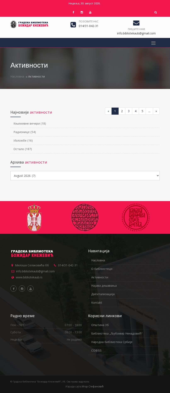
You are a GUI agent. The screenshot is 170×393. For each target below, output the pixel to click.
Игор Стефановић (93, 386)
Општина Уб (100, 325)
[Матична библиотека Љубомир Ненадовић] (34, 217)
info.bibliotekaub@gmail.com (35, 271)
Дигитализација (103, 294)
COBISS (96, 350)
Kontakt (96, 302)
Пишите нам (136, 29)
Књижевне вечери (29, 123)
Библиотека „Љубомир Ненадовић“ (116, 333)
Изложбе (23, 140)
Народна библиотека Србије (111, 342)
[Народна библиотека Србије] (85, 217)
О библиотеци (101, 269)
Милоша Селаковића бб (32, 265)
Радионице (24, 132)
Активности (99, 277)
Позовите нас (88, 21)
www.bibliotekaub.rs (29, 277)
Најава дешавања (104, 285)
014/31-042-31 (68, 265)
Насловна (17, 76)
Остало (22, 149)
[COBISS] (136, 217)
